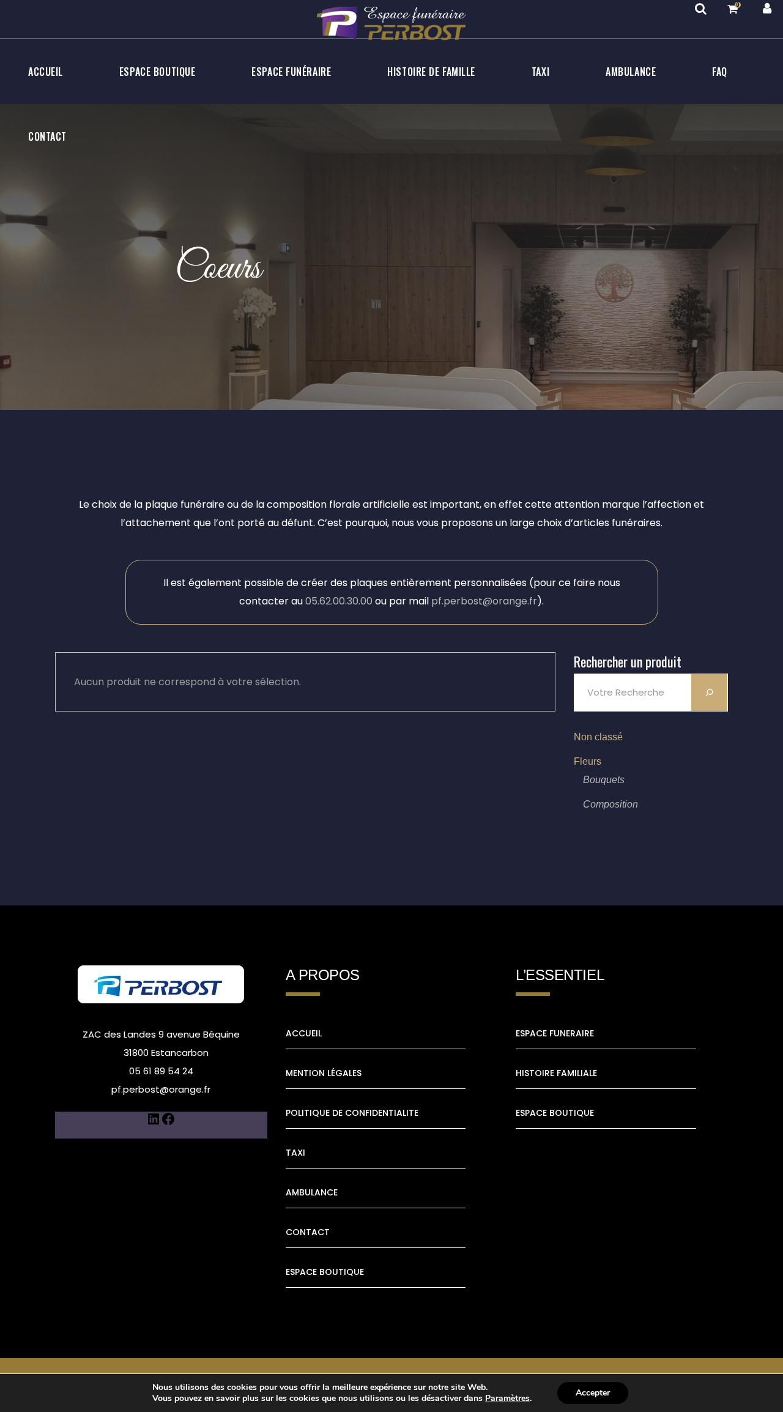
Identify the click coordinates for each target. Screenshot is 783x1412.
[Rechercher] (709, 692)
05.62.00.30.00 (339, 601)
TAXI (295, 1152)
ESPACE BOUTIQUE (325, 1272)
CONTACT (308, 1232)
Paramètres (507, 1398)
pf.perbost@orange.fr (484, 601)
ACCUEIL (304, 1033)
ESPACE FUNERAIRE (555, 1033)
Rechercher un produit (627, 661)
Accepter (593, 1393)
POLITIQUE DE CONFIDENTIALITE (352, 1113)
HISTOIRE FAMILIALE (556, 1073)
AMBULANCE (312, 1192)
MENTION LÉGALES (324, 1073)
